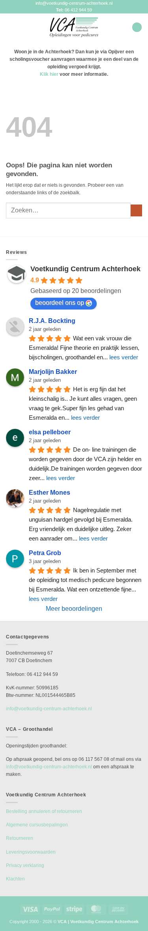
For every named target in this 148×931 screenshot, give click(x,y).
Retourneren (19, 838)
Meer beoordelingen (74, 608)
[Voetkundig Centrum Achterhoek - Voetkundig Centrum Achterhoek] (74, 27)
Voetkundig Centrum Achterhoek (85, 269)
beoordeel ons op (59, 302)
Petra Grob (45, 553)
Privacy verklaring (25, 865)
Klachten (15, 879)
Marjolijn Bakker (53, 371)
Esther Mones (49, 492)
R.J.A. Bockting (52, 320)
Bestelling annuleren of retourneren (44, 811)
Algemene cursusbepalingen (37, 825)
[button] (9, 27)
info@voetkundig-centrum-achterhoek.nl (74, 3)
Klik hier (49, 74)
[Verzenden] (136, 210)
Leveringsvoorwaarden (31, 852)
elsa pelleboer (50, 432)
